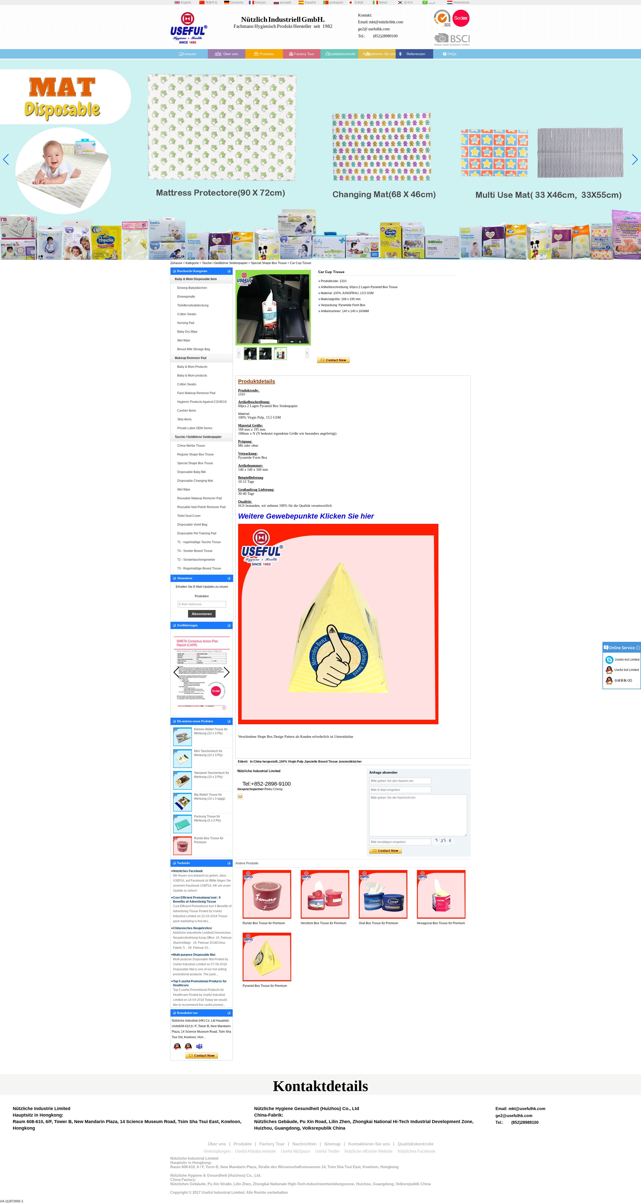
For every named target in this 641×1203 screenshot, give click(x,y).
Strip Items (184, 419)
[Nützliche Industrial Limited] (189, 45)
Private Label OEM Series (194, 428)
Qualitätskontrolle (342, 54)
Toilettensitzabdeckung (193, 305)
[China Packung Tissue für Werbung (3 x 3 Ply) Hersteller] (182, 823)
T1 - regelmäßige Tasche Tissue (199, 542)
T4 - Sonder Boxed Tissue (195, 551)
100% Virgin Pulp (291, 761)
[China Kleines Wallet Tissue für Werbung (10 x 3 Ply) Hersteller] (182, 736)
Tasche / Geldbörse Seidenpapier (225, 263)
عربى (432, 2)
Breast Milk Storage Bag (193, 349)
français (260, 2)
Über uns (230, 54)
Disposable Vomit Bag (192, 524)
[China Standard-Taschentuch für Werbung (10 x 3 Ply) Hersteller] (182, 780)
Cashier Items (186, 410)
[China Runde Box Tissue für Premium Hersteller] (182, 845)
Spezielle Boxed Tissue (321, 761)
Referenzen (416, 54)
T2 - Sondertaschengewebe (196, 559)
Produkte (267, 54)
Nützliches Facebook (416, 1151)
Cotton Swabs (186, 314)
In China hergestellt (264, 761)
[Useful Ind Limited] (188, 1046)
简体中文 (212, 2)
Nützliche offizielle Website (369, 1151)
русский (285, 2)
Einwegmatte (186, 296)
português (336, 2)
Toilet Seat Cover (189, 516)
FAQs (452, 54)
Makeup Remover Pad (190, 358)
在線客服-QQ (622, 680)
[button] (306, 256)
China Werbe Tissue (191, 445)
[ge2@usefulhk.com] (240, 796)
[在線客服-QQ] (177, 1046)
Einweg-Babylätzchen (192, 288)
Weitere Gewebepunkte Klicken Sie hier (306, 516)
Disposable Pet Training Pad (196, 533)
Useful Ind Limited (626, 659)
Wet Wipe (183, 340)
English (186, 2)
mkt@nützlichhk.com (386, 22)
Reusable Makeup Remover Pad (199, 498)
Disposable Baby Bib (191, 472)
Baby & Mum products (192, 375)
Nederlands (461, 2)
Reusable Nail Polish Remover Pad (201, 507)
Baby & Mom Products (192, 367)
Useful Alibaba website (255, 1151)
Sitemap (332, 1144)
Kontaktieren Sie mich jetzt (202, 1055)
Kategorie (192, 263)
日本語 (358, 2)
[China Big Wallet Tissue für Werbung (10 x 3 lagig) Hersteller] (182, 802)
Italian (383, 2)
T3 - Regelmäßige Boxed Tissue (199, 568)
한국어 (408, 2)
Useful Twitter (327, 1151)
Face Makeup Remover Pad (196, 393)
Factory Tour (304, 54)
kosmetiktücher (350, 761)
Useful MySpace (295, 1151)
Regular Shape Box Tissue (195, 454)
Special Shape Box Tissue (269, 263)
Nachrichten (304, 1144)
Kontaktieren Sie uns (379, 54)
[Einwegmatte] (320, 159)
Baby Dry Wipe (187, 331)
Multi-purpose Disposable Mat (194, 939)
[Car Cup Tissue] (273, 307)
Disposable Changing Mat (195, 481)
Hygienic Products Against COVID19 (202, 402)
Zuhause (189, 54)
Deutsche (236, 2)
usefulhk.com (379, 29)
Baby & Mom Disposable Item (196, 279)
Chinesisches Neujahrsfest (192, 912)
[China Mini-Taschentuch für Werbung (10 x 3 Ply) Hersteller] (182, 758)
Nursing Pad (185, 323)
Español (310, 2)
